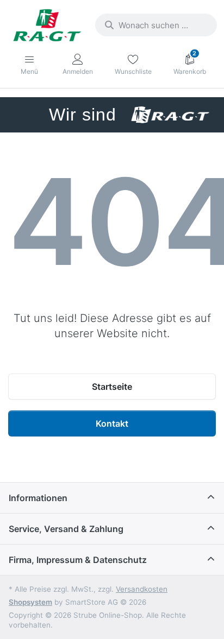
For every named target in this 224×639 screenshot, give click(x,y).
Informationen (38, 497)
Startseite (112, 386)
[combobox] (156, 25)
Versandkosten (141, 589)
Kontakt (112, 423)
